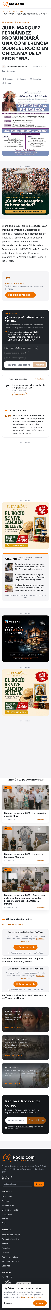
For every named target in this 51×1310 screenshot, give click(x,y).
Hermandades (8, 1205)
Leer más (40, 819)
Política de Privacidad (24, 1127)
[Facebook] (3, 1177)
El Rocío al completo (11, 1210)
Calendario (39, 379)
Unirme (39, 1184)
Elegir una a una (27, 1297)
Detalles (37, 1297)
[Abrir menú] (46, 4)
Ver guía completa (19, 294)
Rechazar (8, 1303)
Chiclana (21, 11)
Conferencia (23, 22)
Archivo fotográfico (10, 1261)
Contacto (6, 1252)
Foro (4, 1223)
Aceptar (40, 1303)
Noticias (12, 11)
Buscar (5, 1243)
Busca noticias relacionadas (16, 353)
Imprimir (8, 83)
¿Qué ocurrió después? (15, 358)
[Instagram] (11, 1177)
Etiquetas (6, 1266)
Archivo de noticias (10, 1257)
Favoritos (6, 1248)
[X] (7, 1177)
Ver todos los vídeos (11, 925)
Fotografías (7, 1214)
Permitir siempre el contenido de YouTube (27, 953)
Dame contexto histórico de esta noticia (21, 348)
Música (5, 1219)
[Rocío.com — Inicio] (13, 4)
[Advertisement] (25, 469)
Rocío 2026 (7, 1196)
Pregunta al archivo (10, 1239)
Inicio (4, 11)
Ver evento (21, 395)
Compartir (9, 79)
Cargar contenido (27, 948)
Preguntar (39, 365)
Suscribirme (36, 1120)
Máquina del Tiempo (11, 1235)
